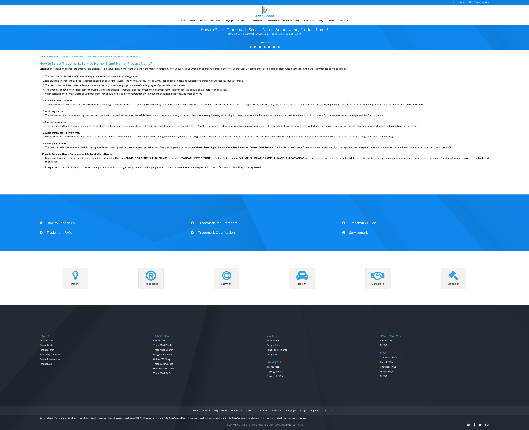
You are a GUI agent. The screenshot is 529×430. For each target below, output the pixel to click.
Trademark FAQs (59, 233)
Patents (45, 335)
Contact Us (328, 410)
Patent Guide (46, 345)
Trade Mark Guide (162, 345)
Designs (272, 335)
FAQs (383, 352)
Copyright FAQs (275, 376)
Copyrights (274, 362)
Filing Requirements (50, 354)
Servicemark (358, 233)
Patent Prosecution (50, 359)
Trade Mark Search (163, 349)
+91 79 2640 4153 (459, 2)
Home (195, 410)
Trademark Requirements (217, 223)
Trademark (261, 410)
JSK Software (296, 424)
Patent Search (47, 349)
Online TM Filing (161, 359)
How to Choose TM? (62, 223)
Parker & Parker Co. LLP (260, 424)
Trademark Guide (362, 223)
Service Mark (277, 410)
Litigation (314, 410)
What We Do (236, 410)
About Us (206, 410)
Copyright (291, 410)
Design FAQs (273, 354)
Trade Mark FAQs (162, 373)
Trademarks (161, 335)
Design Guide (273, 345)
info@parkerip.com (480, 2)
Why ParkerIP (220, 410)
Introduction (46, 340)
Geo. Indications (390, 335)
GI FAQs (384, 345)
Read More (264, 42)
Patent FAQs (46, 363)
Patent (249, 410)
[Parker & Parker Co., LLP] (264, 10)
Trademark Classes (163, 363)
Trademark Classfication (216, 233)
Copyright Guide (275, 371)
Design (302, 410)
